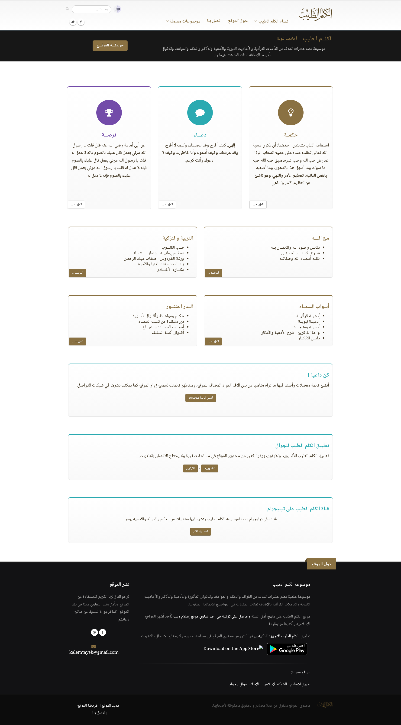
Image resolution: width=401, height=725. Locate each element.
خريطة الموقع (87, 705)
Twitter (72, 21)
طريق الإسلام (300, 684)
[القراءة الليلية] (116, 9)
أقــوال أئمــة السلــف (168, 333)
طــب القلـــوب (173, 247)
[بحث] (67, 9)
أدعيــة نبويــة (309, 321)
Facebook (81, 21)
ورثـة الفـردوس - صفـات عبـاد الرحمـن (154, 259)
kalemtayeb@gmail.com (94, 652)
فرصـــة (109, 135)
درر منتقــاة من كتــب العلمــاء (161, 321)
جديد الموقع (110, 705)
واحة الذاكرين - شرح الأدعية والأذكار (290, 333)
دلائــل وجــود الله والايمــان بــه (295, 247)
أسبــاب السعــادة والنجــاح (163, 327)
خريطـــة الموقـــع (110, 45)
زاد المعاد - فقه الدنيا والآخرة (161, 264)
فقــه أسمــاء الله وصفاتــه (299, 259)
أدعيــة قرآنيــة (308, 316)
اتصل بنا (214, 21)
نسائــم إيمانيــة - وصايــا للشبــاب (158, 253)
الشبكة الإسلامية (274, 684)
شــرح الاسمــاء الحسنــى (300, 253)
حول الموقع (238, 21)
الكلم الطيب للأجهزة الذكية (279, 636)
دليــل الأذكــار (309, 338)
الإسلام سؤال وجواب (243, 684)
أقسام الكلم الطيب (273, 22)
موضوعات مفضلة (184, 22)
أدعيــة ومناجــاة (307, 327)
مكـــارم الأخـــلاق (170, 270)
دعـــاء (200, 135)
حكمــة (291, 135)
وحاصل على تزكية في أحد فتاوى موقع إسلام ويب (211, 616)
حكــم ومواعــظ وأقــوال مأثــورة (158, 316)
